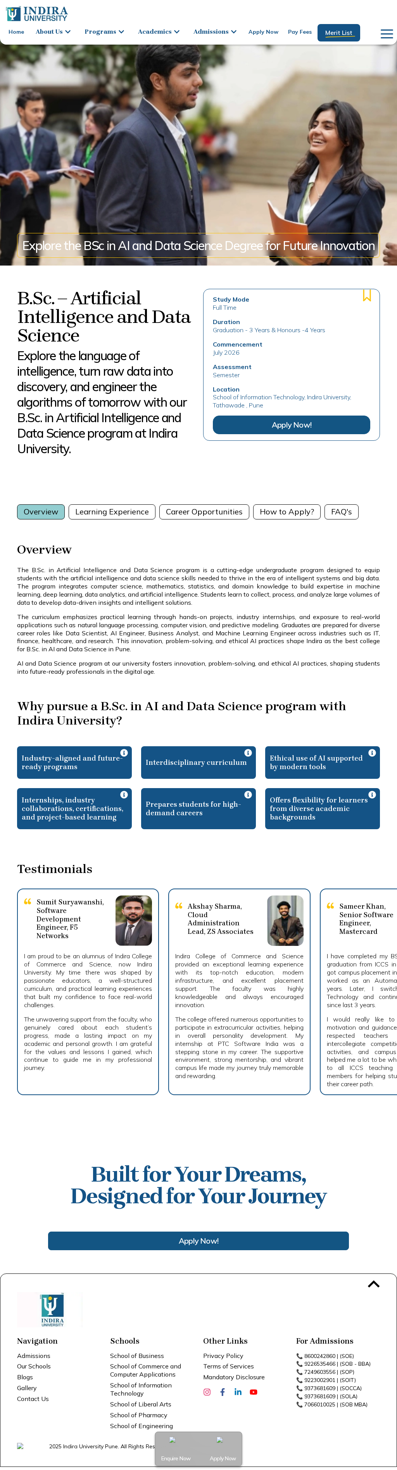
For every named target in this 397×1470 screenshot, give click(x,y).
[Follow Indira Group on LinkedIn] (238, 1391)
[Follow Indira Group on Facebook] (222, 1391)
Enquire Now (176, 1458)
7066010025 (319, 1404)
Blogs (25, 1377)
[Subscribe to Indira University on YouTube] (253, 1391)
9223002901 (319, 1380)
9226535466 (319, 1363)
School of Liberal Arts (140, 1404)
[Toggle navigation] (384, 32)
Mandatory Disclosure (234, 1377)
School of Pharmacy (138, 1415)
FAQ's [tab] (341, 511)
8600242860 (319, 1356)
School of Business (137, 1356)
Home (16, 31)
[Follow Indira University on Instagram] (207, 1391)
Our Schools (34, 1366)
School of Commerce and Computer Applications (145, 1370)
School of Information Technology (141, 1389)
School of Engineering (141, 1426)
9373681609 (319, 1388)
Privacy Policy (223, 1356)
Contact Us (33, 1399)
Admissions (33, 1356)
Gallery (27, 1388)
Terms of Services (228, 1366)
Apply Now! (291, 425)
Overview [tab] (41, 511)
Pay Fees (300, 31)
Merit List (338, 32)
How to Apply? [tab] (287, 511)
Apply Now (263, 31)
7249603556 (319, 1371)
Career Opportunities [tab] (204, 511)
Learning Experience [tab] (112, 511)
